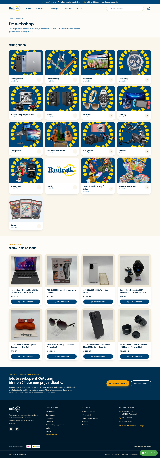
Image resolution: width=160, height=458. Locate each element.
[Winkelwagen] (148, 8)
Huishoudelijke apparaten (55, 425)
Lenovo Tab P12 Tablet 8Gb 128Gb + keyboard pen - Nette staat (25, 291)
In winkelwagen (27, 302)
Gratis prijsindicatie (118, 383)
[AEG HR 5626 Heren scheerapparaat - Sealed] (62, 270)
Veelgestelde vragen (90, 418)
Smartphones (50, 412)
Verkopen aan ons (88, 412)
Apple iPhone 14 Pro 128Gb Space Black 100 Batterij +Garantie (96, 346)
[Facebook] (11, 429)
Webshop (40, 8)
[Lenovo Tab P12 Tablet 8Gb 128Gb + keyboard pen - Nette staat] (25, 270)
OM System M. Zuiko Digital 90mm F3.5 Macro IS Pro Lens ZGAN (133, 346)
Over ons (68, 8)
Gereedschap (51, 415)
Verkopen (55, 8)
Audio (48, 428)
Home (28, 8)
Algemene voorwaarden (112, 454)
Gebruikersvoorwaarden (130, 454)
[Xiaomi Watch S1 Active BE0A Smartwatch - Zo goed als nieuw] (134, 270)
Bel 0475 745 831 (141, 383)
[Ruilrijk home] (14, 8)
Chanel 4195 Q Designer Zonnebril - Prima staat (61, 346)
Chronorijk (49, 421)
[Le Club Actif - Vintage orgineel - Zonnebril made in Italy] (25, 325)
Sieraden (49, 431)
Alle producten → (52, 435)
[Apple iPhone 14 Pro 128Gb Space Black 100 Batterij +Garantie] (98, 325)
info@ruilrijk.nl (127, 421)
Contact (79, 8)
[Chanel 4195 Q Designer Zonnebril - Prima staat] (62, 325)
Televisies (49, 418)
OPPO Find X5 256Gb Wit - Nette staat (96, 291)
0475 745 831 (127, 418)
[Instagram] (17, 429)
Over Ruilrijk (86, 415)
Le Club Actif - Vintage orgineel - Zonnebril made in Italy (24, 346)
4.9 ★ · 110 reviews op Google (133, 426)
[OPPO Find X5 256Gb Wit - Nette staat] (98, 270)
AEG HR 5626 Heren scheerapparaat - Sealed (61, 291)
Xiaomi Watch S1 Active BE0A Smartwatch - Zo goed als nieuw (133, 291)
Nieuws (85, 425)
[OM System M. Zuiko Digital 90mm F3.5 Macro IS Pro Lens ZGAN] (134, 325)
